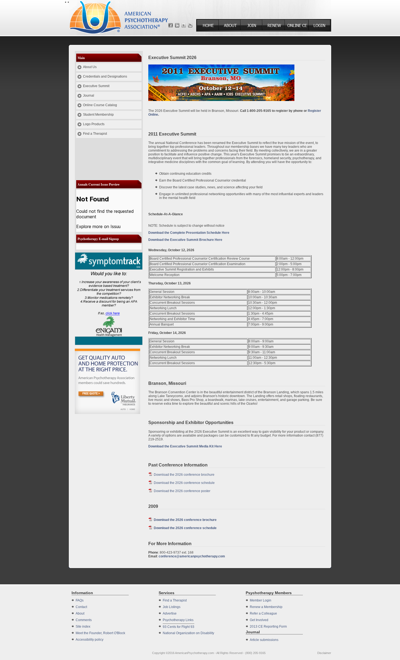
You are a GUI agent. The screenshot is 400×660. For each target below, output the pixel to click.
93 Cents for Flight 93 (178, 626)
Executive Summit (96, 86)
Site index (83, 626)
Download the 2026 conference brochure (184, 475)
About (80, 613)
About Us (90, 67)
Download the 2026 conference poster (182, 491)
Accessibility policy (89, 639)
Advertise (170, 613)
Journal (88, 95)
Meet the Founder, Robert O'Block (100, 633)
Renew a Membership (266, 607)
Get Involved (259, 620)
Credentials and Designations (105, 76)
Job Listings (171, 607)
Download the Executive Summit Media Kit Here (185, 446)
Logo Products (93, 124)
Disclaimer (324, 653)
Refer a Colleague (263, 613)
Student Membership (98, 114)
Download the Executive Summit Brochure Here (185, 240)
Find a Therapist (95, 134)
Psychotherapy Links (178, 620)
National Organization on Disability (188, 633)
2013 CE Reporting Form (268, 626)
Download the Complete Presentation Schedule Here (188, 233)
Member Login (260, 600)
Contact (81, 607)
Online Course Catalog (100, 105)
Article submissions (264, 640)
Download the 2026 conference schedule (184, 483)
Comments (84, 620)
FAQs (80, 600)
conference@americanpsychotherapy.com (192, 556)
